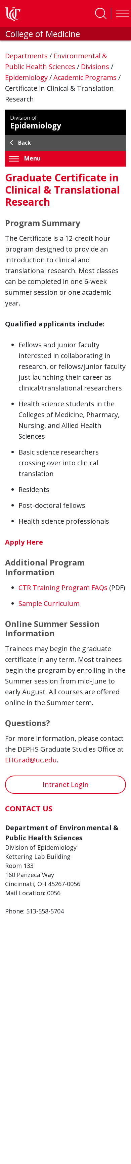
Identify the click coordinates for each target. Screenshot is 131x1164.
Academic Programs (85, 77)
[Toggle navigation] (121, 13)
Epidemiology (27, 77)
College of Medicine (42, 33)
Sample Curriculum (49, 603)
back (24, 142)
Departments (27, 55)
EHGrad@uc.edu (31, 759)
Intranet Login (66, 784)
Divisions (96, 66)
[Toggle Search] (101, 13)
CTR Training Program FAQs (62, 587)
